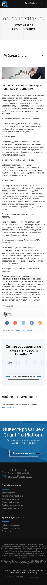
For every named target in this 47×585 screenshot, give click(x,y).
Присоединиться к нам (23, 453)
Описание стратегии (11, 528)
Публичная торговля (11, 525)
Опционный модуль (10, 502)
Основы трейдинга (23, 330)
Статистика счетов (10, 508)
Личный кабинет (31, 3)
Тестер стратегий (9, 493)
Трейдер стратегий (10, 499)
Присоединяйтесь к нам (23, 376)
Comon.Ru (6, 531)
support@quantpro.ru (20, 476)
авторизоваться (9, 407)
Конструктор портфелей (12, 496)
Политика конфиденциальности (16, 570)
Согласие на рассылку (28, 573)
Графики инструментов (12, 505)
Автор (10, 314)
